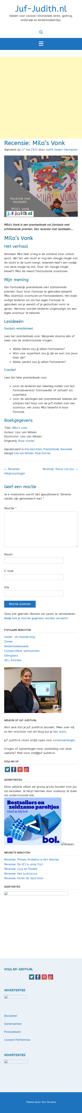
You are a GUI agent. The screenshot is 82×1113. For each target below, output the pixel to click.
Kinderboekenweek (16, 646)
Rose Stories (42, 453)
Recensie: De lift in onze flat (23, 864)
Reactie (10, 508)
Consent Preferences (17, 1040)
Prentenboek (51, 449)
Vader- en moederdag (19, 637)
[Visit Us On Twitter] (7, 771)
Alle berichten (33, 449)
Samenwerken (13, 1024)
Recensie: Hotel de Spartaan (23, 878)
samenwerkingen (64, 740)
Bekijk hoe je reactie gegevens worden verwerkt (36, 618)
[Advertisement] (41, 98)
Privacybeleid (12, 1032)
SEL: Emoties (12, 660)
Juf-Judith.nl (41, 9)
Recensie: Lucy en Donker (21, 869)
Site (6, 587)
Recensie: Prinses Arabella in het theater (31, 859)
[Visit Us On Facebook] (13, 771)
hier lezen (59, 731)
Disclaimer (10, 1016)
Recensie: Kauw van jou (60, 469)
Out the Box (49, 1102)
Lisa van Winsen (23, 453)
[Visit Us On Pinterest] (20, 771)
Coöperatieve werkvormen (21, 651)
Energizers (11, 655)
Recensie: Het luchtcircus (20, 873)
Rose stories (26, 441)
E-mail (9, 571)
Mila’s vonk (19, 428)
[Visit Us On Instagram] (26, 771)
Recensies (66, 449)
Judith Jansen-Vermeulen (61, 149)
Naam (8, 554)
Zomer (8, 641)
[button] (41, 44)
